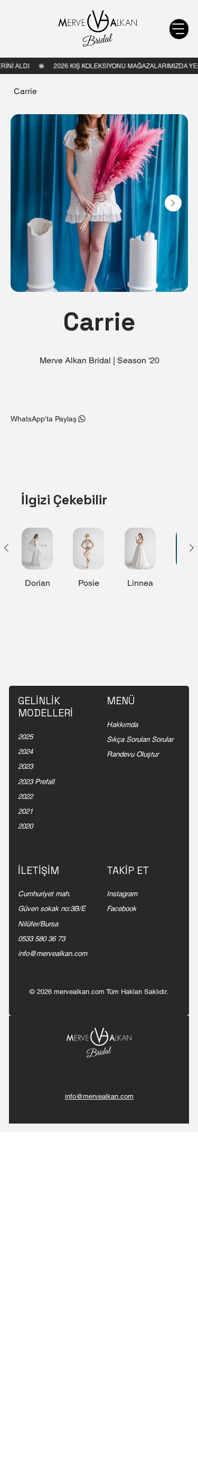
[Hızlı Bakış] (37, 548)
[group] (99, 563)
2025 (25, 737)
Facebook (121, 909)
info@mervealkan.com (52, 954)
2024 (25, 752)
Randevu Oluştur (132, 754)
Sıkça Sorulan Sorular (140, 739)
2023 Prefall (36, 782)
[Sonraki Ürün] (191, 547)
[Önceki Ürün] (6, 547)
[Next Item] (173, 203)
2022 (25, 797)
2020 (25, 826)
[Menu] (179, 29)
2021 (25, 811)
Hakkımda (122, 725)
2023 (25, 766)
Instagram (122, 894)
